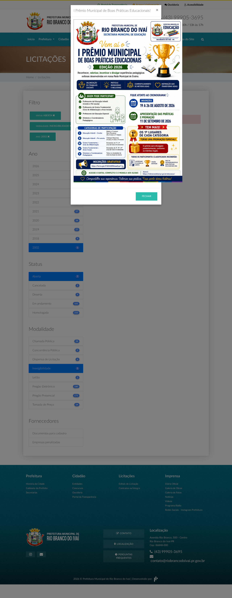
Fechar (146, 196)
